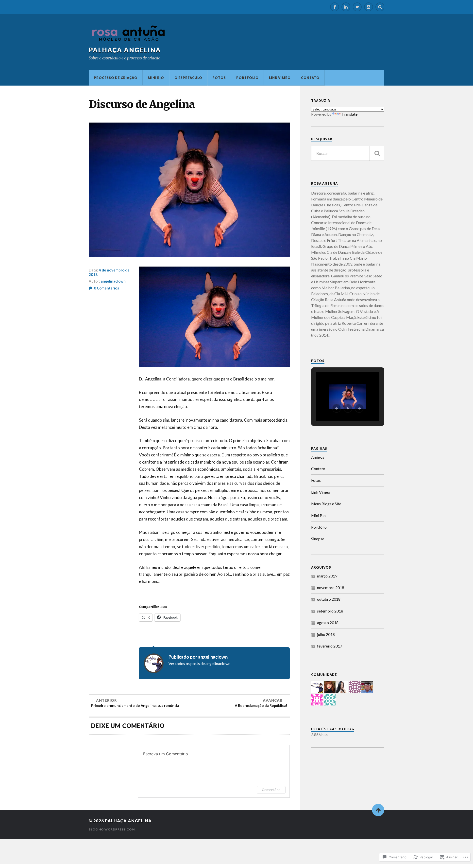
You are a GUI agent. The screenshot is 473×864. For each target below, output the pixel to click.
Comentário (271, 790)
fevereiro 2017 (329, 646)
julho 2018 (326, 634)
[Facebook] (334, 6)
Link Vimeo (280, 78)
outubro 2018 (328, 599)
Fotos (219, 78)
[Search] (379, 6)
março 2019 (327, 576)
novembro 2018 (330, 587)
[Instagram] (368, 6)
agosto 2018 (327, 622)
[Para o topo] (378, 810)
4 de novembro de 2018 (109, 272)
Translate (349, 114)
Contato (310, 78)
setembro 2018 (330, 611)
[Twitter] (357, 6)
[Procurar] (377, 153)
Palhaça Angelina (125, 50)
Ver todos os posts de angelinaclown (199, 663)
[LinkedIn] (345, 6)
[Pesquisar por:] (347, 153)
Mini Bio (156, 78)
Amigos (317, 457)
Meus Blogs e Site (326, 503)
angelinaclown (113, 281)
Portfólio (247, 78)
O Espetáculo (188, 78)
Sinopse (317, 538)
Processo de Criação (115, 78)
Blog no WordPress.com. (112, 829)
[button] (336, 408)
